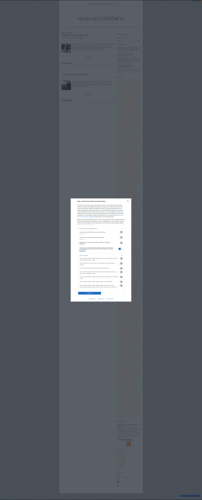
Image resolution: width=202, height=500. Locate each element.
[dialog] (101, 250)
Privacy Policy (110, 298)
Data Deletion (92, 298)
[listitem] (101, 228)
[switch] (121, 232)
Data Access (101, 298)
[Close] (128, 201)
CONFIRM (90, 293)
